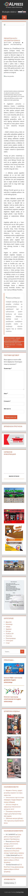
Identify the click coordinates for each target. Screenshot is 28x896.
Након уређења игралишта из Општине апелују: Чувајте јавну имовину (14, 850)
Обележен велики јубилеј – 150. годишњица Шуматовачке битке (14, 820)
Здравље (8, 629)
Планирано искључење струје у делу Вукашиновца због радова (12, 813)
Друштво (6, 44)
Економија (9, 624)
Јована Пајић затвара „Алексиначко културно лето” (11, 843)
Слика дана (9, 640)
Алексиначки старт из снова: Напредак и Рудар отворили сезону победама (14, 800)
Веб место (7, 409)
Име (6, 393)
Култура (8, 631)
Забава (8, 627)
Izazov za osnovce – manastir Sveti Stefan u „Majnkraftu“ (13, 339)
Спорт (8, 643)
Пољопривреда (11, 638)
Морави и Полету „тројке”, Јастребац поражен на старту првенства (13, 793)
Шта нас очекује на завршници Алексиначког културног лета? (12, 807)
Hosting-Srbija (20, 892)
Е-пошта (7, 401)
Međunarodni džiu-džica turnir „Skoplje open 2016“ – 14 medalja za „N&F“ (13, 344)
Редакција (17, 42)
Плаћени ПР (9, 633)
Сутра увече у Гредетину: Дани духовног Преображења (12, 837)
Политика (9, 636)
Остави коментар (16, 44)
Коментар (8, 368)
